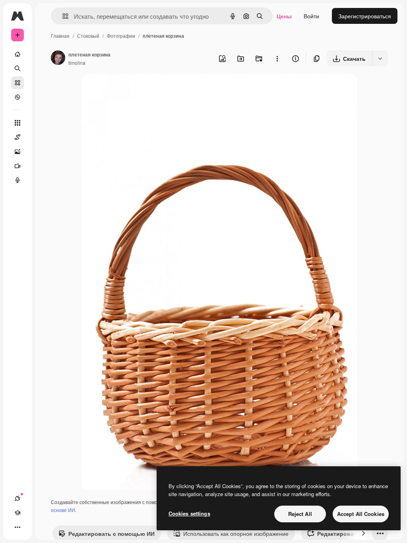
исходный (134, 89)
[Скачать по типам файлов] (380, 58)
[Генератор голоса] (17, 180)
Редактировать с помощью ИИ (111, 533)
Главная (60, 35)
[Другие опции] (277, 58)
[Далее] (363, 533)
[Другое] (17, 527)
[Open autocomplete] (62, 16)
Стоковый (88, 35)
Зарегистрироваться (364, 16)
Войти (311, 16)
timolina (76, 62)
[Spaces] (17, 137)
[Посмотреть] (17, 97)
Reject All (300, 514)
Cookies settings (189, 513)
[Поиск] (17, 68)
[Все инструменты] (17, 122)
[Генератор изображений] (17, 151)
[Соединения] (17, 498)
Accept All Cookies (360, 514)
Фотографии (121, 35)
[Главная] (17, 54)
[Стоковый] (17, 82)
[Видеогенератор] (17, 165)
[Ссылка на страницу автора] (58, 58)
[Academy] (17, 512)
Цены (284, 16)
